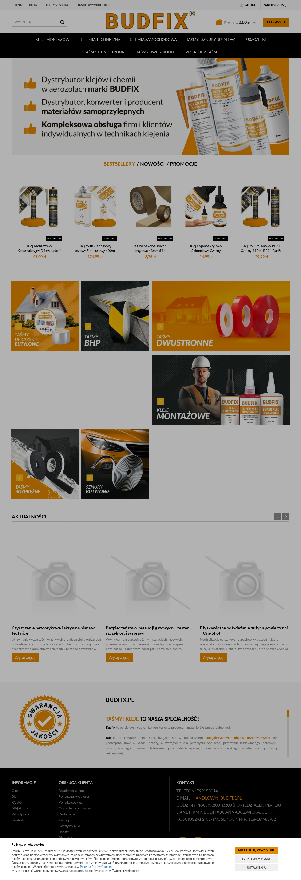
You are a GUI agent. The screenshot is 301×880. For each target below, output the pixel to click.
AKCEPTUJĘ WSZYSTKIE (256, 850)
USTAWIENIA (256, 867)
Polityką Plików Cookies (96, 866)
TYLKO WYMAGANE (256, 859)
